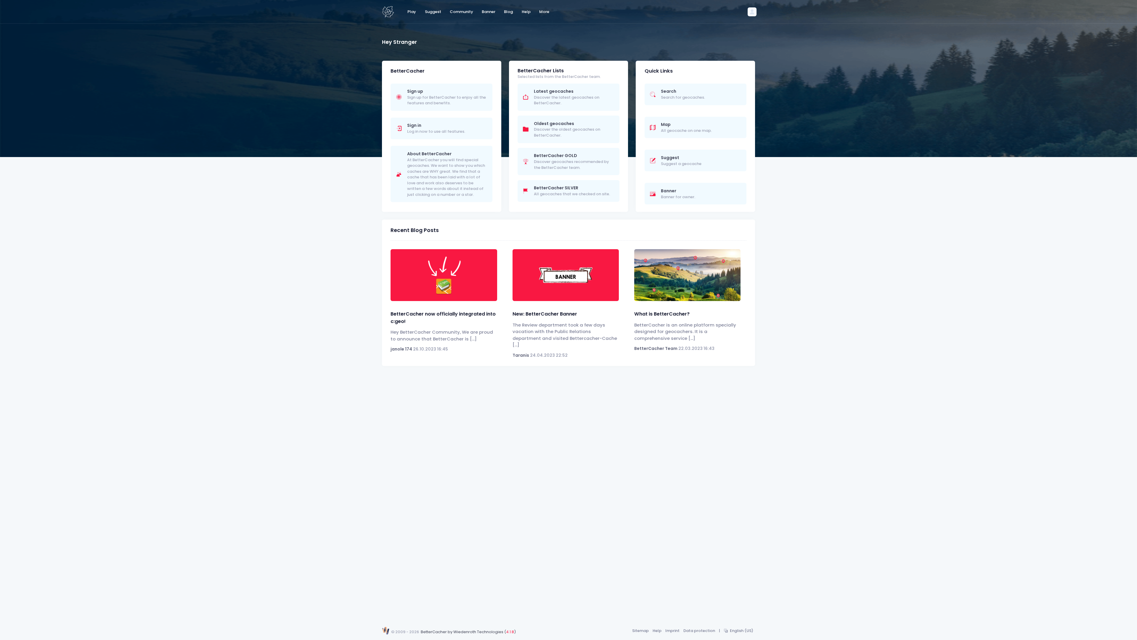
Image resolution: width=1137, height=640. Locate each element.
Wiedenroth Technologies (478, 632)
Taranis (521, 355)
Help (657, 630)
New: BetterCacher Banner (545, 314)
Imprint (672, 630)
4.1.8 (510, 632)
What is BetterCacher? (662, 314)
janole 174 (401, 349)
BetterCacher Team (655, 348)
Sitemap (640, 630)
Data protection (699, 630)
